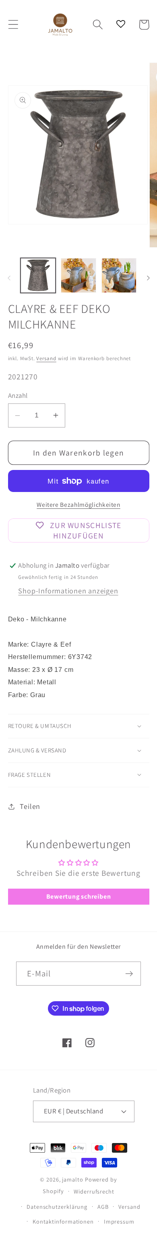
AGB (103, 1206)
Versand (46, 358)
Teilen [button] (30, 806)
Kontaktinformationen (63, 1221)
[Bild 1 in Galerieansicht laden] (38, 275)
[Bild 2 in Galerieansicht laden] (78, 275)
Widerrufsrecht (94, 1191)
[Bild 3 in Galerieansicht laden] (119, 275)
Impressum (119, 1221)
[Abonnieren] (129, 974)
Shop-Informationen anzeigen (68, 590)
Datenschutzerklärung (57, 1206)
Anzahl (18, 395)
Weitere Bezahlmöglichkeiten (78, 504)
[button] (13, 24)
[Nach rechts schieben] (148, 278)
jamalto (72, 1179)
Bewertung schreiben (78, 896)
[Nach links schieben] (9, 278)
